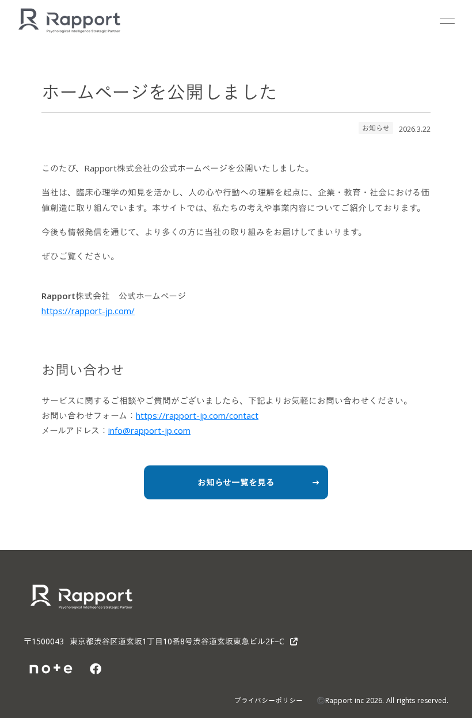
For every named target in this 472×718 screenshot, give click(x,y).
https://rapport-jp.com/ (88, 310)
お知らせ (376, 128)
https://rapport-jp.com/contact (197, 415)
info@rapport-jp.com (149, 430)
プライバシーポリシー (268, 700)
